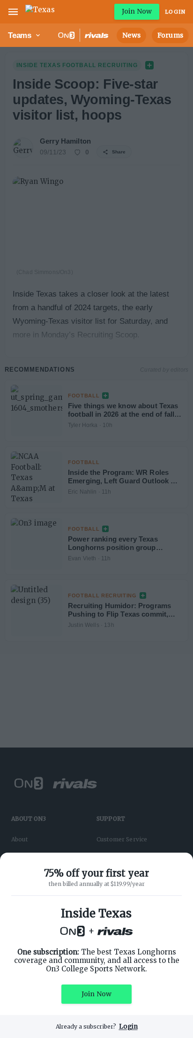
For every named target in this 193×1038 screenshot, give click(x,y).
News (131, 35)
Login (175, 11)
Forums (170, 35)
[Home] (40, 12)
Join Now (137, 11)
